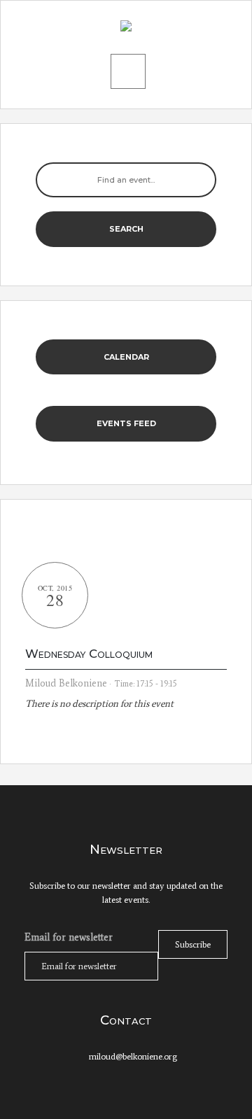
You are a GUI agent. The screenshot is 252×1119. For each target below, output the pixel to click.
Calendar (126, 357)
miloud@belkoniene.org (133, 1056)
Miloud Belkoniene (66, 683)
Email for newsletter (68, 937)
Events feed (126, 423)
